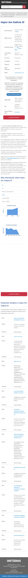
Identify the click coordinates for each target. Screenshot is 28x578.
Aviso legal (14, 570)
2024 (3, 195)
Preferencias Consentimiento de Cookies (14, 572)
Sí (2, 185)
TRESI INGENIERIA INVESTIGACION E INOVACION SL (18, 436)
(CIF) (17, 31)
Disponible (17, 112)
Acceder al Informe (14, 117)
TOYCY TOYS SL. (18, 336)
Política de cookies (14, 571)
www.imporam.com (19, 72)
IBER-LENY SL (17, 361)
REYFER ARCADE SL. (19, 535)
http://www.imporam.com (13, 158)
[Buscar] (24, 6)
